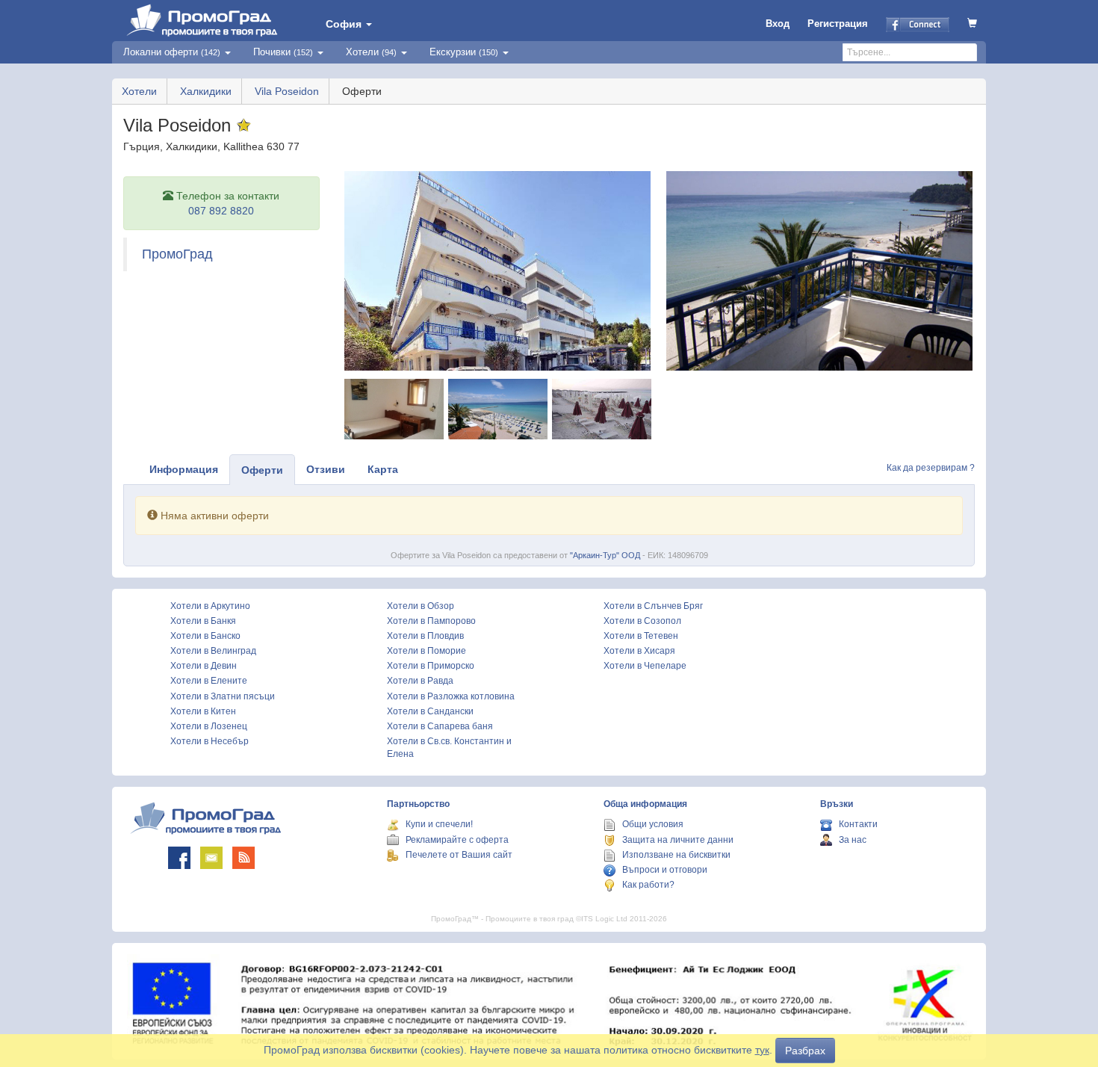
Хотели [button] (371, 52)
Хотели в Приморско (430, 666)
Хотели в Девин (203, 666)
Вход (778, 23)
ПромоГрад (177, 254)
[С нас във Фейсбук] (179, 858)
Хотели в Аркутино (210, 606)
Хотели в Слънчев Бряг (653, 606)
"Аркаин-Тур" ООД (605, 555)
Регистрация (837, 23)
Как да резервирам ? (931, 468)
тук (762, 1050)
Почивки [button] (283, 52)
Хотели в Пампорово (431, 621)
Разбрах (805, 1051)
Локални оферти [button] (171, 52)
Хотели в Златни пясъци (222, 696)
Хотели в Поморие (426, 651)
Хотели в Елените (208, 680)
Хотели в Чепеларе (645, 666)
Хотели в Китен (203, 711)
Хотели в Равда (420, 680)
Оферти (262, 470)
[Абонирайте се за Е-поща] (211, 858)
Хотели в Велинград (213, 651)
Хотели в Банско (205, 636)
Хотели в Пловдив (425, 636)
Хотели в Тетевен (641, 636)
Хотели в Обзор (420, 606)
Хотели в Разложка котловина (451, 696)
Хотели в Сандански (430, 711)
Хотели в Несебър (209, 741)
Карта (382, 469)
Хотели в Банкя (203, 621)
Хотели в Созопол (642, 621)
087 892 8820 (221, 211)
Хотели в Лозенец (208, 726)
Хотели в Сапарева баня (440, 726)
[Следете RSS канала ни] (243, 858)
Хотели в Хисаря (639, 651)
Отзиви (325, 469)
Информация (183, 469)
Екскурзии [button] (463, 52)
